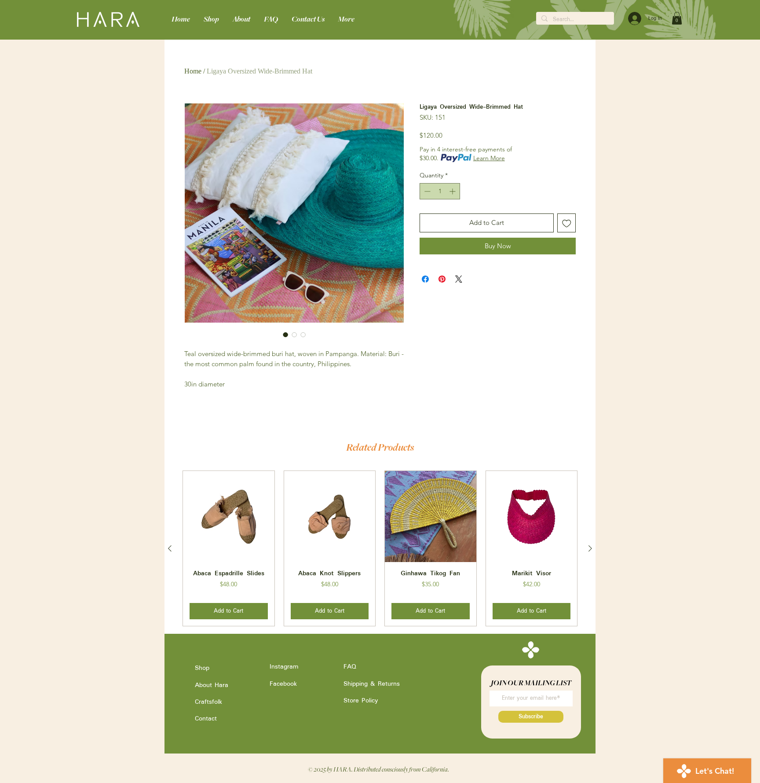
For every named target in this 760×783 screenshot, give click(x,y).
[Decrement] (426, 191)
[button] (677, 18)
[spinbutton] (440, 191)
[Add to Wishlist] (566, 222)
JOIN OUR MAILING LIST (531, 683)
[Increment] (453, 191)
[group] (380, 548)
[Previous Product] (169, 548)
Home (192, 71)
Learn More (489, 158)
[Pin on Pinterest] (442, 279)
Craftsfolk (208, 702)
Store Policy (360, 700)
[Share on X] (458, 279)
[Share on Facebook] (425, 279)
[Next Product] (590, 548)
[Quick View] (228, 516)
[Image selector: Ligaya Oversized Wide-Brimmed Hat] (285, 334)
